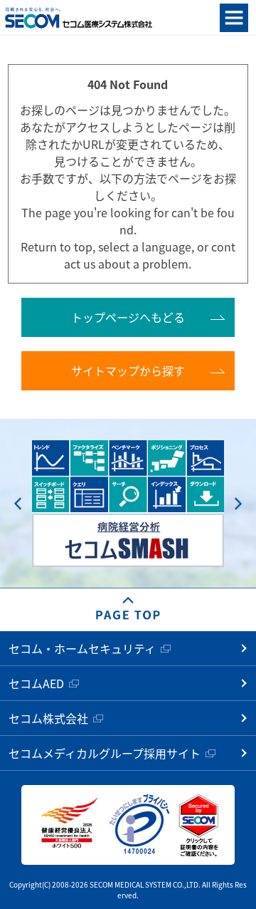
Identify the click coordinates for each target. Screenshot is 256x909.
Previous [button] (17, 503)
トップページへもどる (128, 317)
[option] (128, 504)
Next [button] (238, 503)
